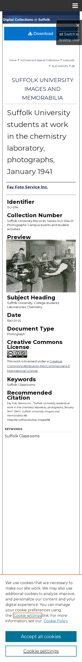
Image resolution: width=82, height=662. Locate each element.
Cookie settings (27, 615)
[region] (41, 618)
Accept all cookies (41, 636)
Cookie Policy (56, 621)
